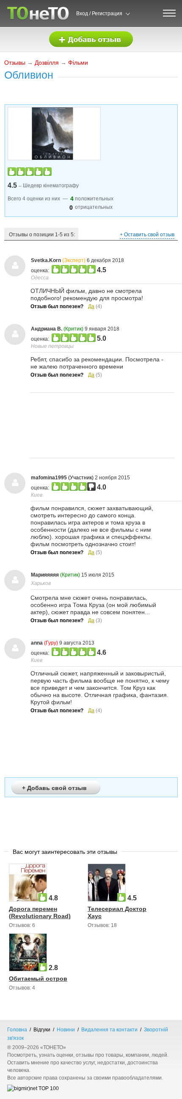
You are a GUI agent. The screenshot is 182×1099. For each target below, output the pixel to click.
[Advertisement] (102, 425)
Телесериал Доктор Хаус (117, 912)
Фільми (78, 62)
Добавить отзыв (91, 39)
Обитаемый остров (38, 978)
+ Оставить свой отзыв (147, 235)
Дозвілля (47, 62)
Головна (17, 1030)
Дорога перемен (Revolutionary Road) (40, 912)
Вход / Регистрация (99, 13)
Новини (66, 1030)
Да (91, 306)
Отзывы (14, 62)
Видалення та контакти (109, 1030)
